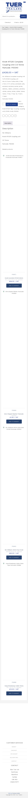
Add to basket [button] (14, 285)
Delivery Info (14, 757)
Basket (14, 746)
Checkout (8, 22)
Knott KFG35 (6, 109)
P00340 (16, 111)
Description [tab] (8, 123)
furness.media (16, 793)
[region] (14, 719)
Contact (14, 761)
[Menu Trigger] (24, 2)
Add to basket (12, 104)
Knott (11, 111)
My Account (14, 754)
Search (23, 16)
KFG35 (7, 111)
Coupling (16, 109)
